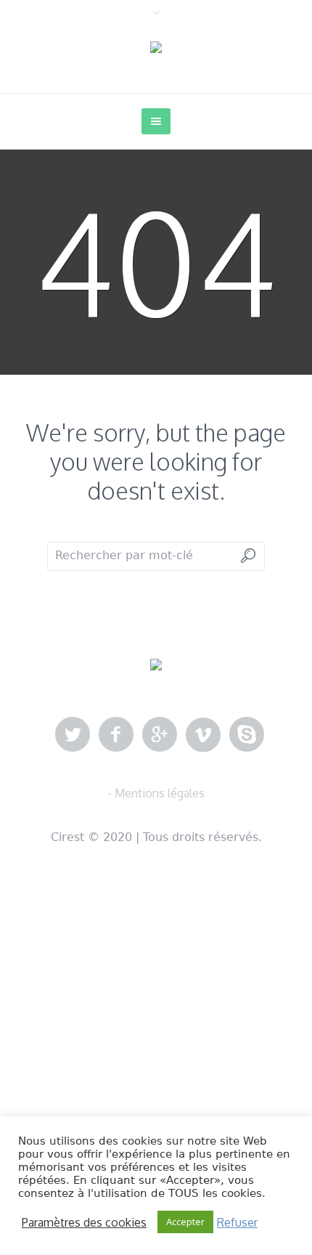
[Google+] (159, 735)
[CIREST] (156, 48)
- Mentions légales (156, 793)
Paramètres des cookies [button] (84, 1222)
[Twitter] (72, 735)
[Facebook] (116, 735)
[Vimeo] (203, 735)
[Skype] (247, 735)
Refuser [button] (237, 1222)
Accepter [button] (185, 1221)
